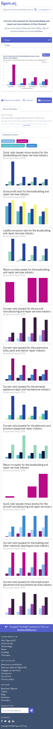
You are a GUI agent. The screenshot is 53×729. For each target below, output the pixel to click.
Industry (31, 145)
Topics (4, 691)
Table (7, 45)
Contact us (6, 673)
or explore (44, 9)
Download (46, 100)
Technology (6, 646)
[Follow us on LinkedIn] (13, 721)
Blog (3, 694)
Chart (7, 39)
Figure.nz (9, 3)
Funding (5, 652)
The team (5, 655)
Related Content (10, 134)
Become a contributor (11, 664)
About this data (10, 108)
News (3, 649)
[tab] (26, 40)
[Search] (35, 9)
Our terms (6, 676)
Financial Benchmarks (12, 145)
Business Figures (9, 688)
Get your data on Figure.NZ (14, 667)
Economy (22, 140)
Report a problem (12, 100)
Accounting (7, 140)
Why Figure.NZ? (8, 640)
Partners (5, 697)
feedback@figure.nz (26, 629)
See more (26, 125)
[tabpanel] (26, 72)
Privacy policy (7, 679)
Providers (5, 700)
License (29, 100)
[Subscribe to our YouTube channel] (9, 721)
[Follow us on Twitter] (5, 721)
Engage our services (11, 670)
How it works (7, 643)
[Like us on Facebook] (1, 721)
